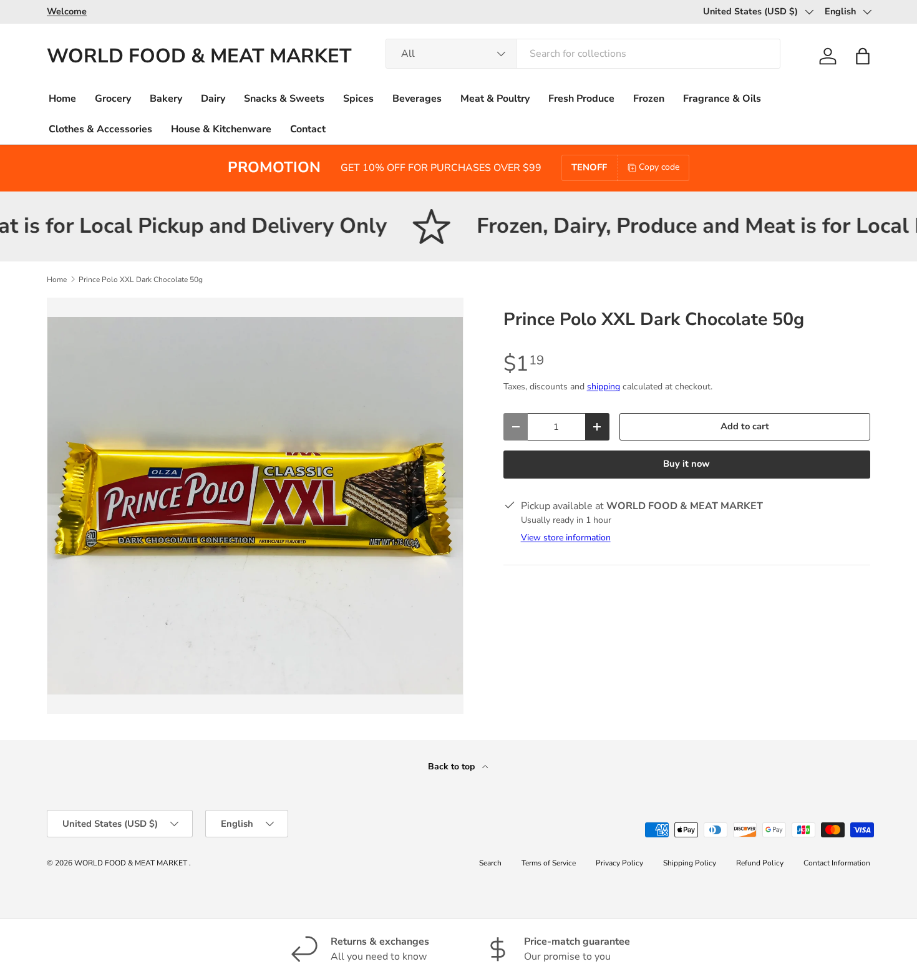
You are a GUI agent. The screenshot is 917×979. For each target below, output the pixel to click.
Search (490, 863)
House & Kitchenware (221, 129)
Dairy (213, 98)
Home (62, 98)
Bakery (166, 98)
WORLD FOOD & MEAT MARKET (131, 863)
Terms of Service (549, 863)
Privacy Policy (619, 863)
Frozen (648, 98)
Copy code (659, 167)
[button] (862, 56)
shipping (603, 386)
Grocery (113, 98)
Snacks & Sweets (284, 98)
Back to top (452, 766)
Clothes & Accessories (100, 129)
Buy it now (686, 463)
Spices (358, 98)
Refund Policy (760, 863)
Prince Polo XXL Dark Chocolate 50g (141, 279)
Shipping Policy (689, 863)
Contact (308, 129)
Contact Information (836, 863)
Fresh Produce (581, 98)
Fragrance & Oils (722, 98)
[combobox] (582, 53)
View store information (566, 537)
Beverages (417, 98)
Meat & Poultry (495, 98)
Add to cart (744, 426)
